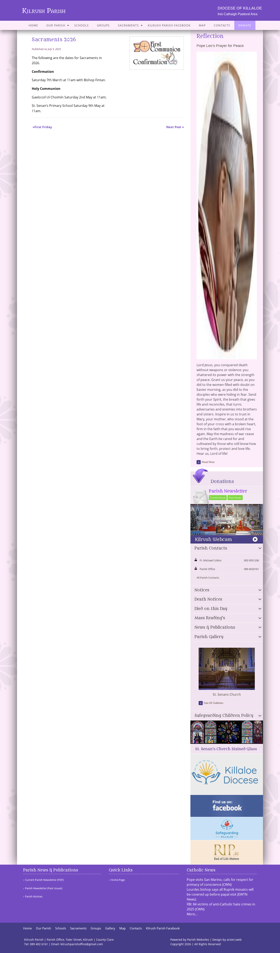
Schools (81, 25)
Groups (103, 25)
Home (33, 25)
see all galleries (213, 702)
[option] (227, 672)
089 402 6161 (39, 944)
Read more (208, 462)
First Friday (43, 127)
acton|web (234, 940)
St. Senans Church (227, 694)
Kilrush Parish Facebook (169, 25)
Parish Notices (33, 896)
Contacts (222, 25)
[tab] (226, 548)
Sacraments (128, 25)
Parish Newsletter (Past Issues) (43, 888)
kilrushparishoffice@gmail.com (81, 944)
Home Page (118, 880)
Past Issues (235, 497)
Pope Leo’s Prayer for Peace (220, 46)
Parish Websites (198, 940)
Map (202, 25)
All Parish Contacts (208, 577)
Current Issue (217, 497)
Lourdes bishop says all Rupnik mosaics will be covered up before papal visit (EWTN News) (220, 894)
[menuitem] (33, 25)
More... (192, 914)
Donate (244, 25)
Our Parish (55, 25)
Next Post (173, 127)
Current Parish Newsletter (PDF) (44, 880)
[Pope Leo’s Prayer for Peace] (227, 357)
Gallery (110, 928)
